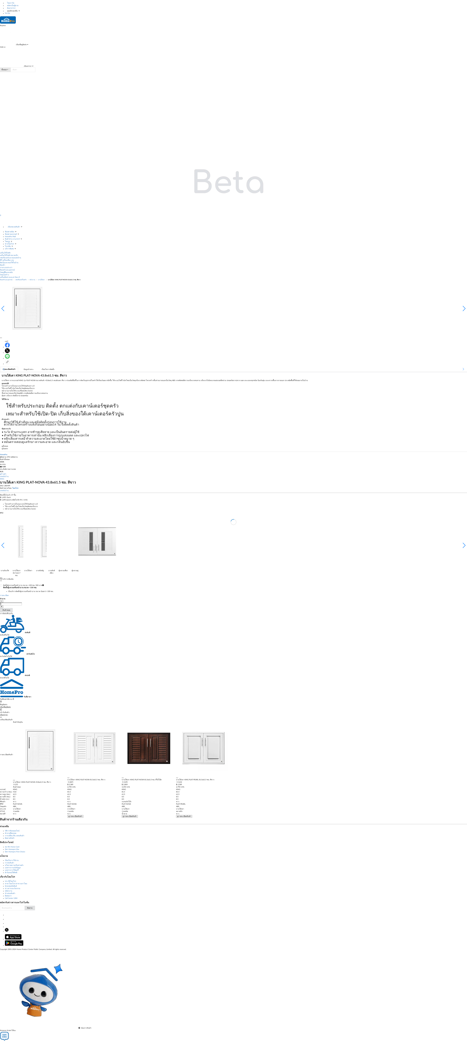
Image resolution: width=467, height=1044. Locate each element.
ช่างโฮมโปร (9, 244)
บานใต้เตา (41, 279)
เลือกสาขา (27, 66)
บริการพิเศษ (9, 249)
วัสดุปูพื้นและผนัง (6, 272)
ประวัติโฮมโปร (10, 881)
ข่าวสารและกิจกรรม (12, 888)
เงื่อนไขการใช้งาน (12, 860)
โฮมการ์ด (10, 3)
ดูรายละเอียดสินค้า (75, 816)
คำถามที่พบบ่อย (10, 833)
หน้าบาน (32, 279)
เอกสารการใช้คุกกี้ (11, 870)
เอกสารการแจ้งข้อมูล (13, 868)
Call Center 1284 (11, 898)
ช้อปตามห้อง (9, 232)
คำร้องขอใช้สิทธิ (11, 872)
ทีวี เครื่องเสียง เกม (7, 260)
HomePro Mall (10, 236)
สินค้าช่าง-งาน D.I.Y (12, 239)
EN (9, 13)
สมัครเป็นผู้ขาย (12, 5)
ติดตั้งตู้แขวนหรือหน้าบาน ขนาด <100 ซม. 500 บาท (28, 588)
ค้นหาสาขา (11, 8)
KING (2, 479)
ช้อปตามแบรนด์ (11, 234)
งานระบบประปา (6, 267)
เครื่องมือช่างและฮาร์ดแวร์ (10, 277)
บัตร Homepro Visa (12, 849)
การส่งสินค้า (9, 863)
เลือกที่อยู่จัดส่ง (21, 45)
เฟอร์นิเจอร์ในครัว (21, 279)
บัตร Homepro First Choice (15, 852)
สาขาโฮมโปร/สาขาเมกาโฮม (16, 884)
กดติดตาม (14, 457)
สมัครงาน (8, 891)
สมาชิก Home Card (12, 847)
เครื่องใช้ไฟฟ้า (5, 253)
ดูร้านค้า (3, 474)
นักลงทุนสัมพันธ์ (11, 886)
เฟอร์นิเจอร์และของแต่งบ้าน (10, 258)
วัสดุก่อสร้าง (4, 275)
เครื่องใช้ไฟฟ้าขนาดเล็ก (9, 255)
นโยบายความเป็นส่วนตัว (14, 865)
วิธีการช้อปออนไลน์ (12, 831)
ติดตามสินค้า (10, 838)
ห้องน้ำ (2, 265)
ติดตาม (29, 908)
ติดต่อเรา (8, 896)
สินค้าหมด (6, 610)
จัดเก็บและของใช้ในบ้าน (9, 263)
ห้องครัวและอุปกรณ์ (7, 270)
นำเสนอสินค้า (10, 893)
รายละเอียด (4, 595)
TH (6, 13)
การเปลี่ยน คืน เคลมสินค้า (14, 836)
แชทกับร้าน (4, 476)
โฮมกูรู (7, 241)
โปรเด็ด (8, 246)
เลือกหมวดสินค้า (14, 227)
